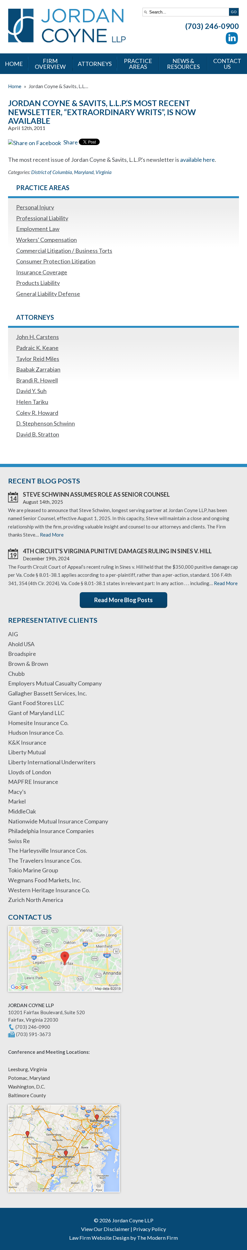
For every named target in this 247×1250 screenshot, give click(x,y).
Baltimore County (27, 1095)
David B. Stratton (37, 434)
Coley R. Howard (37, 412)
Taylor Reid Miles (37, 358)
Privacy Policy (149, 1229)
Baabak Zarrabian (38, 369)
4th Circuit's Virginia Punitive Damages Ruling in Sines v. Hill (117, 551)
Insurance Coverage (41, 272)
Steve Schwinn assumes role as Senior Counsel (96, 494)
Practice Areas (138, 63)
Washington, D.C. (26, 1086)
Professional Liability (42, 218)
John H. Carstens (37, 336)
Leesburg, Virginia (27, 1069)
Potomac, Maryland (29, 1078)
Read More (52, 535)
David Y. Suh (31, 390)
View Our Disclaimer (105, 1229)
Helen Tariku (32, 401)
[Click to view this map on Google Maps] (65, 994)
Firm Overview (50, 63)
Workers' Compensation (46, 239)
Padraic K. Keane (37, 347)
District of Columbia (51, 172)
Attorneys (95, 63)
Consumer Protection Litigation (56, 261)
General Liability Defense (48, 293)
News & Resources (183, 63)
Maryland (84, 172)
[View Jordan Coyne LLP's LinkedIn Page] (232, 39)
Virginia (104, 172)
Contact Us (227, 63)
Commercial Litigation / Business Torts (64, 250)
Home (14, 63)
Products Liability (38, 282)
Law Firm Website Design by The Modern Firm (123, 1238)
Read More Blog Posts (123, 599)
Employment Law (37, 228)
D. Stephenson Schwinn (45, 423)
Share (70, 142)
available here (197, 159)
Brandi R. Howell (37, 380)
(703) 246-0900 (212, 26)
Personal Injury (35, 207)
